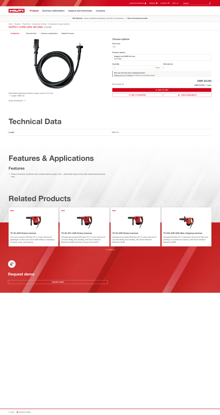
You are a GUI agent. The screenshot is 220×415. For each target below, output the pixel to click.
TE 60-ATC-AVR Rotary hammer (76, 233)
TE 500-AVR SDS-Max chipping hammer (182, 233)
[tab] (15, 33)
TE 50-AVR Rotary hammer (23, 233)
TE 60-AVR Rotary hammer (125, 233)
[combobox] (196, 3)
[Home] (17, 11)
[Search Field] (210, 3)
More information (16, 100)
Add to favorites (138, 95)
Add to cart (163, 90)
